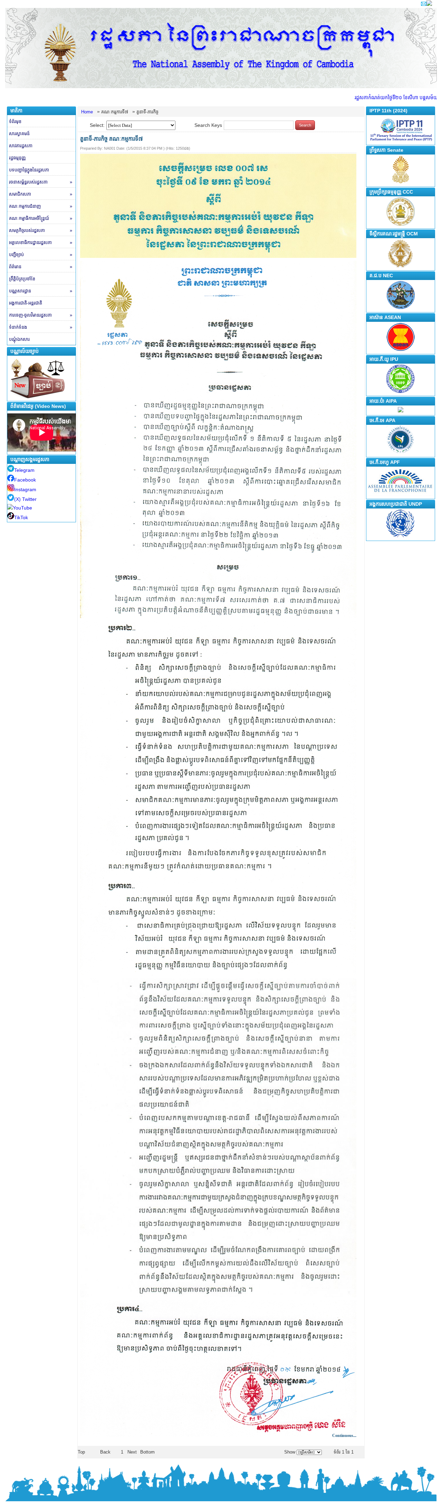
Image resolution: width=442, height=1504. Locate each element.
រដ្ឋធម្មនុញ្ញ (17, 157)
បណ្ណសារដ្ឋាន (40, 290)
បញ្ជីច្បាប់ (40, 254)
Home (87, 111)
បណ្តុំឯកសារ (19, 339)
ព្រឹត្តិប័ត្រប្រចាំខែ (22, 278)
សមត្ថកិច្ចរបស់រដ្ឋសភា (40, 230)
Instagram (25, 489)
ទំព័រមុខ (15, 121)
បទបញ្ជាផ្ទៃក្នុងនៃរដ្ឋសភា (29, 169)
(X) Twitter (25, 499)
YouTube (22, 508)
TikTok (21, 517)
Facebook (25, 480)
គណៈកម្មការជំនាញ (40, 206)
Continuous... (344, 1435)
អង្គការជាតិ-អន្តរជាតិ (25, 303)
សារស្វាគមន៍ (19, 133)
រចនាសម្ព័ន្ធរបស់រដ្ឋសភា (40, 182)
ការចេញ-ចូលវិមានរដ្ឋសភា (40, 315)
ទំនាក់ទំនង (40, 327)
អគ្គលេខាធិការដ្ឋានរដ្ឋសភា (40, 242)
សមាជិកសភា (40, 194)
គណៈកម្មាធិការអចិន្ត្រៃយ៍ (40, 218)
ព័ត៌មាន (40, 266)
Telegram (24, 470)
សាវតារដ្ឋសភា (20, 145)
